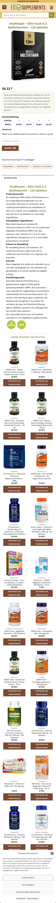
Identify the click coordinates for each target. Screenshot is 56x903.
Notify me (10, 148)
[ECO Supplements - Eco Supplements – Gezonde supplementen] (28, 7)
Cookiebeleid (21, 898)
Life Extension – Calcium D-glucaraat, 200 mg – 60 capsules (42, 733)
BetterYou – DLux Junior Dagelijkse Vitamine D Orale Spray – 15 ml (42, 786)
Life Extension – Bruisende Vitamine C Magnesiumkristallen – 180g (14, 477)
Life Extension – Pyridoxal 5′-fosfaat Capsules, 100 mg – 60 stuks (41, 837)
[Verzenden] (51, 15)
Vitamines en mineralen (42, 166)
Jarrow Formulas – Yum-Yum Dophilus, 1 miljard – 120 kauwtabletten (14, 582)
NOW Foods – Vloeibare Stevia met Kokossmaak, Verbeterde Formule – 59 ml (14, 424)
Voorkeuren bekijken (28, 892)
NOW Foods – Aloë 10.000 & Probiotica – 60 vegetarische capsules (41, 476)
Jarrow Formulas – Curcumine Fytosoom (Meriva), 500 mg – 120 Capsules (14, 734)
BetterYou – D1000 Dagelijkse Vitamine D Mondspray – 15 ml (42, 582)
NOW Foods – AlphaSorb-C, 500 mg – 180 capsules (41, 371)
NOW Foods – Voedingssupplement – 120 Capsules (41, 682)
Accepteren (28, 877)
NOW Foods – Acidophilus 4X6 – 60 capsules (41, 632)
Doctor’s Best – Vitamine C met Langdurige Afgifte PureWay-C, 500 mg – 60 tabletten (42, 530)
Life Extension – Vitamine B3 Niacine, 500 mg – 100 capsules (14, 837)
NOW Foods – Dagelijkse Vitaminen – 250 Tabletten (14, 632)
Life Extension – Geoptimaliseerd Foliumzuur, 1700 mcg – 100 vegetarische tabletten (14, 530)
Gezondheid (8, 166)
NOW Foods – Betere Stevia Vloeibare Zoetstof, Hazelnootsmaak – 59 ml (14, 372)
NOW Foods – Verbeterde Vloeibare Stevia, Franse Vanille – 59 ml (14, 682)
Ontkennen (28, 885)
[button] (52, 853)
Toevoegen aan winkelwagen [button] (14, 382)
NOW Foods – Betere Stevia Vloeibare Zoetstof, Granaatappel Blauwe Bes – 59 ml (41, 424)
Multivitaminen (23, 166)
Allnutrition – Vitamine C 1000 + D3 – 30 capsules (14, 785)
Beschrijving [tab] (10, 178)
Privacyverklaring (33, 898)
